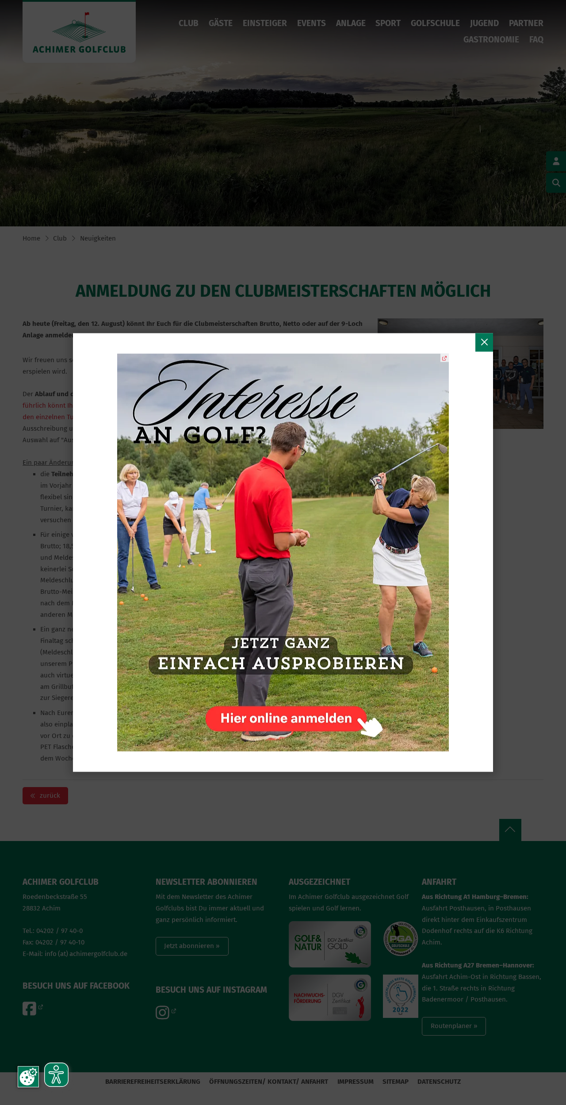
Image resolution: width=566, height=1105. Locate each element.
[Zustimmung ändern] (28, 1076)
